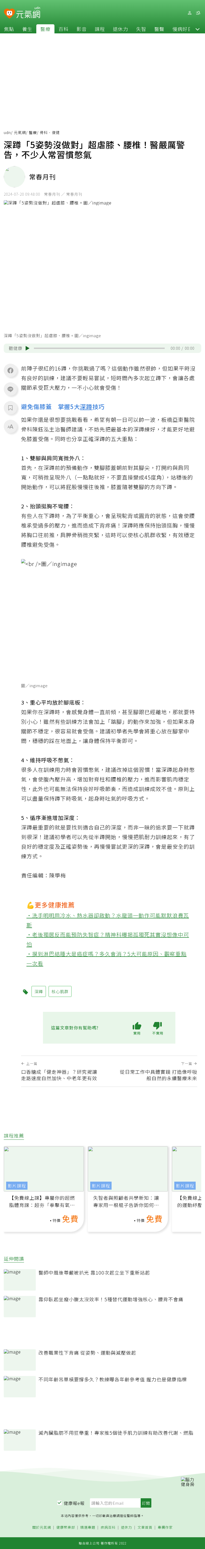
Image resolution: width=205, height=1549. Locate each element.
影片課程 (17, 1185)
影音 (82, 28)
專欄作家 (165, 1528)
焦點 (9, 28)
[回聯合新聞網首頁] (9, 14)
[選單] (198, 13)
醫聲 (159, 28)
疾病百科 (108, 1528)
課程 (100, 28)
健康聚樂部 (65, 1528)
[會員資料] (189, 13)
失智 (141, 28)
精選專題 (87, 1528)
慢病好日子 (185, 28)
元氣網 (20, 132)
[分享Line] (10, 389)
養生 (27, 28)
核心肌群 (60, 991)
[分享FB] (10, 370)
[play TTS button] (27, 348)
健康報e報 (74, 1503)
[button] (197, 28)
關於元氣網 (41, 1528)
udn (7, 132)
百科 (63, 28)
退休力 (120, 28)
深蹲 (86, 406)
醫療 (45, 28)
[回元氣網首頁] (28, 13)
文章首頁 (144, 1528)
